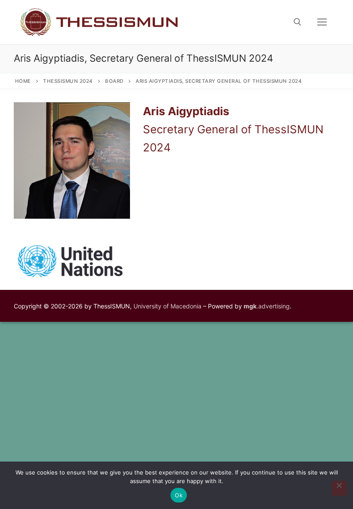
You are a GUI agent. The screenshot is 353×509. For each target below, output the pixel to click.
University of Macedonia (167, 306)
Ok (179, 495)
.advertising (267, 306)
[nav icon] (322, 22)
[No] (339, 488)
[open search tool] (297, 22)
